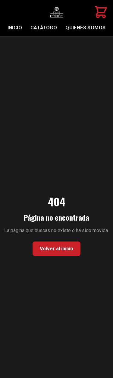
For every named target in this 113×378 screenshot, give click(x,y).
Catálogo (43, 28)
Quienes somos (85, 28)
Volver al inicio (56, 248)
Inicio (15, 28)
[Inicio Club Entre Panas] (56, 12)
